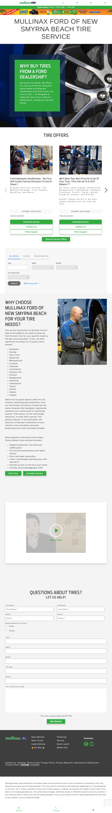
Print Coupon (31, 232)
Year (9, 263)
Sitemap (21, 763)
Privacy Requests (64, 763)
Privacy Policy (48, 763)
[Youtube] (91, 744)
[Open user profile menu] (93, 809)
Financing (61, 737)
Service (60, 741)
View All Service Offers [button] (56, 239)
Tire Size (9, 667)
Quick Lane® (63, 744)
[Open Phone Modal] (63, 3)
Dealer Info (62, 748)
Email (8, 614)
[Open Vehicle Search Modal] (91, 3)
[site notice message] (56, 12)
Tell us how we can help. (15, 686)
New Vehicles (38, 737)
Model (58, 263)
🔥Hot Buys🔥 (38, 748)
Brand (8, 677)
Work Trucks (37, 741)
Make (34, 263)
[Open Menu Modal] (105, 3)
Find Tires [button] (13, 473)
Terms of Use (33, 763)
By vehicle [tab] (14, 256)
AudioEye (34, 765)
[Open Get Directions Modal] (77, 3)
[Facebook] (86, 744)
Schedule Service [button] (34, 473)
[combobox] (19, 267)
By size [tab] (26, 256)
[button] (105, 190)
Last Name (61, 605)
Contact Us (31, 227)
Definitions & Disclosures (86, 763)
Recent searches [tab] (41, 256)
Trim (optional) (14, 273)
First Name (10, 605)
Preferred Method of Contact (16, 623)
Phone (60, 614)
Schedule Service (31, 222)
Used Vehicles (38, 744)
